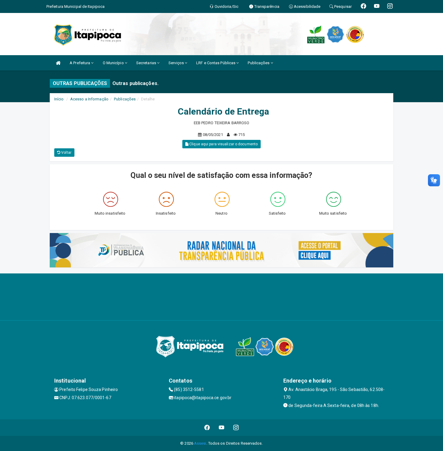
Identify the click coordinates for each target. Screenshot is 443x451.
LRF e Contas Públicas (216, 63)
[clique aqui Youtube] (221, 427)
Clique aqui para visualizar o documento (223, 144)
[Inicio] (58, 63)
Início (59, 99)
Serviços (176, 63)
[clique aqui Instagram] (236, 427)
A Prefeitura (80, 63)
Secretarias (146, 63)
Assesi (200, 443)
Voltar (65, 152)
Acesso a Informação (89, 99)
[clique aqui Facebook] (207, 427)
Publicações (259, 63)
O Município (114, 63)
